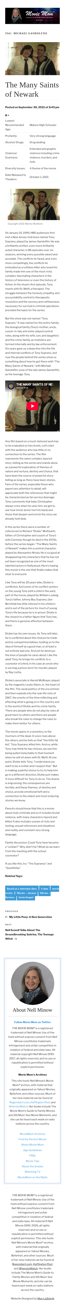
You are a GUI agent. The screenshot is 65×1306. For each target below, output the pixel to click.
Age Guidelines (32, 1150)
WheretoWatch (18, 1106)
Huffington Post (40, 1102)
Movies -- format (26, 893)
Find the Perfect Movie (32, 1139)
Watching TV (33, 1171)
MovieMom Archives (32, 1134)
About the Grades (32, 1166)
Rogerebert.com (19, 1102)
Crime (44, 888)
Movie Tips (32, 1161)
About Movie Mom (32, 1144)
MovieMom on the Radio (32, 1177)
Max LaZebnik (45, 1298)
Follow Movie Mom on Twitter (32, 1022)
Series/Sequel (26, 897)
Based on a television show (22, 888)
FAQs (32, 1155)
